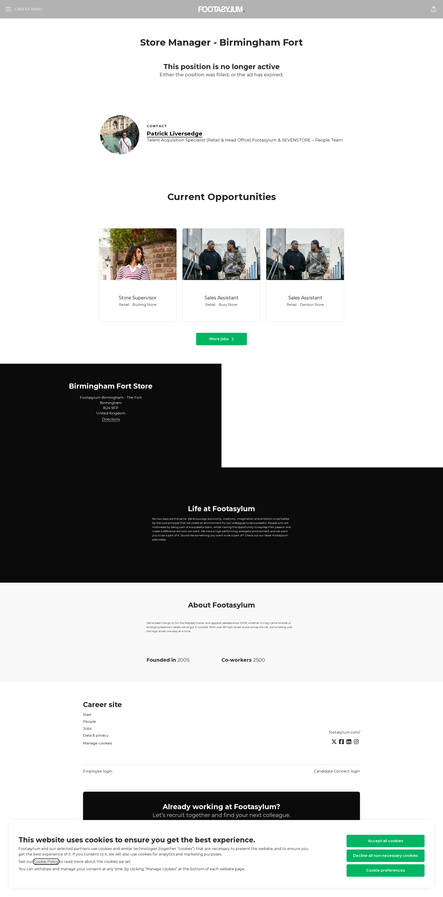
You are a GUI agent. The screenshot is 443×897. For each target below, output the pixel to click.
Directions (111, 419)
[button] (433, 9)
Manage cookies (97, 743)
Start (87, 714)
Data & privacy (95, 735)
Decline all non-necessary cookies (385, 855)
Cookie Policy (46, 861)
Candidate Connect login (337, 771)
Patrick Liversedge (174, 133)
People (89, 721)
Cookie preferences (385, 870)
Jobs (87, 728)
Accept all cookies (385, 841)
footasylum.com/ (344, 732)
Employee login (97, 771)
